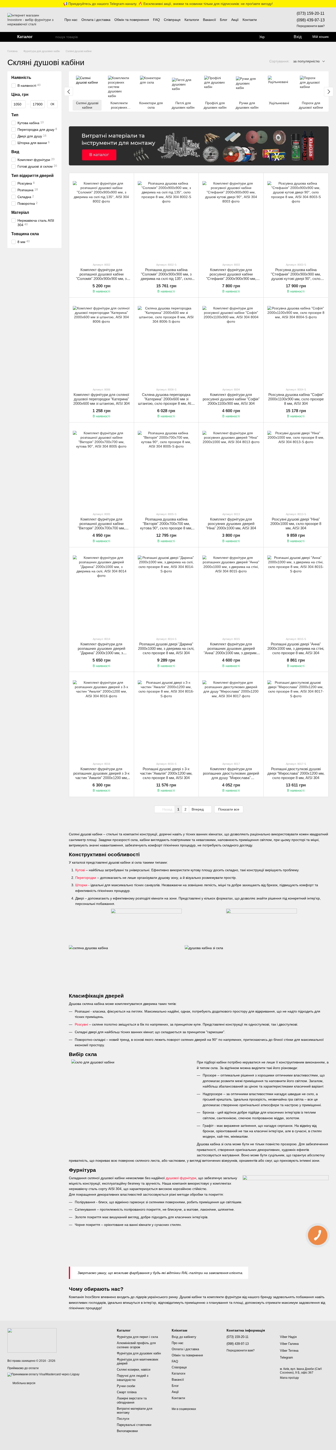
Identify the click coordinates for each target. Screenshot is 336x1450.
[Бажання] (278, 37)
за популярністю (306, 61)
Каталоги (191, 20)
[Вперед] (328, 91)
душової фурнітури (181, 1178)
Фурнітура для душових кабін (139, 1353)
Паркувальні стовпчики (134, 1425)
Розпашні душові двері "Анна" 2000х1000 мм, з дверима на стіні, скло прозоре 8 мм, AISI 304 (295, 648)
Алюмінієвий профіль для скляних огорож (136, 1345)
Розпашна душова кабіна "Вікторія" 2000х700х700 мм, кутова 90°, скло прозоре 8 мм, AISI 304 (166, 526)
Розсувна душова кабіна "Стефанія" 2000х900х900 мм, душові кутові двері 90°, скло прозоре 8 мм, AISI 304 (296, 276)
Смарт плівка (127, 1392)
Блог (223, 20)
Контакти (250, 20)
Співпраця (172, 20)
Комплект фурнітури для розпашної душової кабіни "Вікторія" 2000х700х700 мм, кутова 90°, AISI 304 (101, 526)
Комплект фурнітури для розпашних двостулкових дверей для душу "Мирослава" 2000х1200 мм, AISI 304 (231, 775)
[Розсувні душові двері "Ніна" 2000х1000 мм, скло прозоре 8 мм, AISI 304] (296, 467)
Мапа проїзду (289, 1377)
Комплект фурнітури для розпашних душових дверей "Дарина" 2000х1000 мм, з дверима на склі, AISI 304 (101, 650)
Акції (235, 20)
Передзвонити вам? (311, 26)
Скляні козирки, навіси (133, 1369)
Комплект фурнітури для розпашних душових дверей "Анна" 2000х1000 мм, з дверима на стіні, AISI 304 (231, 650)
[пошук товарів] (51, 37)
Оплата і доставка (95, 20)
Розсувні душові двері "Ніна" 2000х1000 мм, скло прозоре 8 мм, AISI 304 (295, 523)
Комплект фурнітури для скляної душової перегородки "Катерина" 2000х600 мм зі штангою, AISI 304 (101, 399)
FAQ (156, 20)
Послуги (123, 1419)
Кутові (80, 870)
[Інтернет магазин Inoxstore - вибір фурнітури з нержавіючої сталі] (32, 1340)
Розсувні (81, 1024)
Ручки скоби (126, 1386)
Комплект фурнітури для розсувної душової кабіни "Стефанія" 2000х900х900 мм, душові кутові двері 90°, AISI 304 (231, 276)
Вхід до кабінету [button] (184, 1337)
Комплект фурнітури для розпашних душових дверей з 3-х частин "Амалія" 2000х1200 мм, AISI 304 (101, 775)
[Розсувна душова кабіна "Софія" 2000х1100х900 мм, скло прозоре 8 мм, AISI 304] (296, 342)
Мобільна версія (23, 1383)
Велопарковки (127, 1431)
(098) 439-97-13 (311, 20)
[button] (332, 3)
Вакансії (209, 20)
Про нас (70, 20)
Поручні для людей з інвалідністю (132, 1378)
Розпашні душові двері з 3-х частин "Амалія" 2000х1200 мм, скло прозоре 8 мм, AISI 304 (166, 773)
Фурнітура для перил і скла (137, 1337)
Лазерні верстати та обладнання (132, 1400)
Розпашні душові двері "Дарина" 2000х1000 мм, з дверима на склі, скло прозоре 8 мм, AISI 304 (166, 648)
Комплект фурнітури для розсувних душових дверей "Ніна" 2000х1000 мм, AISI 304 (231, 523)
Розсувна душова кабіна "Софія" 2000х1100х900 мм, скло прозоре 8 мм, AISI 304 (296, 399)
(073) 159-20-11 (310, 13)
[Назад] (68, 91)
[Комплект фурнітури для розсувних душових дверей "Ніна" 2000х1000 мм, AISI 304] (231, 467)
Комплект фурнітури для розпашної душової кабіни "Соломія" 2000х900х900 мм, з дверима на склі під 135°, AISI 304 (101, 276)
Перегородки (85, 878)
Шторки (81, 885)
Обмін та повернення (131, 20)
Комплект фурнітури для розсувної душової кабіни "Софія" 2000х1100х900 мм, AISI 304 (231, 399)
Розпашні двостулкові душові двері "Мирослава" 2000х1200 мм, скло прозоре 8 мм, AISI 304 (295, 773)
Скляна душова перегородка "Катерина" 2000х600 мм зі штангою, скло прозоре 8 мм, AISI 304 (166, 401)
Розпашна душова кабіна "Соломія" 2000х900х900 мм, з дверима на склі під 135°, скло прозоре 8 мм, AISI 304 (166, 276)
